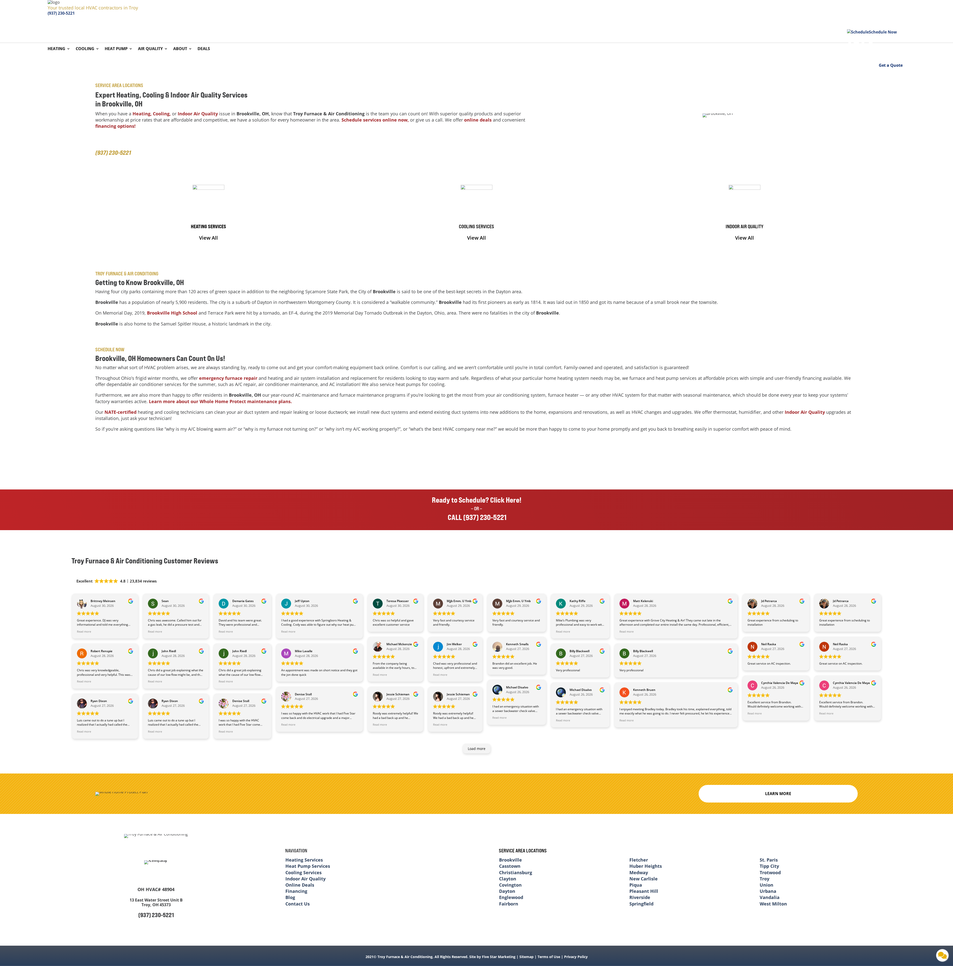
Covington (510, 885)
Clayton (507, 879)
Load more (476, 748)
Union (766, 885)
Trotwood (770, 872)
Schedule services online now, (375, 120)
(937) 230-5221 (61, 13)
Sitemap (526, 956)
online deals (478, 120)
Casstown (509, 866)
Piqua (635, 885)
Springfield (641, 904)
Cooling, (162, 114)
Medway (638, 872)
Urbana (768, 891)
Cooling (85, 49)
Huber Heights (645, 866)
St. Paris (769, 860)
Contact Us (297, 904)
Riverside (639, 897)
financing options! (115, 126)
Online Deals (299, 885)
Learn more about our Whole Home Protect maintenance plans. (220, 401)
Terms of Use (549, 956)
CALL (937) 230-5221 (476, 517)
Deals (204, 49)
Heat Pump (116, 49)
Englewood (511, 897)
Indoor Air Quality (198, 114)
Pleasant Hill (643, 891)
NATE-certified (120, 412)
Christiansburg (515, 872)
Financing (296, 891)
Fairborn (508, 904)
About (180, 49)
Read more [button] (84, 631)
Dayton (507, 891)
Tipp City (769, 866)
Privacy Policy (576, 956)
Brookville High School (172, 313)
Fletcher (638, 860)
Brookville (510, 860)
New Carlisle (643, 879)
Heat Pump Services (307, 866)
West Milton (773, 904)
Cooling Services (303, 872)
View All (208, 237)
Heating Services (304, 860)
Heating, (142, 114)
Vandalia (770, 897)
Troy (764, 879)
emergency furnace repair (228, 378)
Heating (56, 49)
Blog (290, 897)
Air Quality (150, 49)
